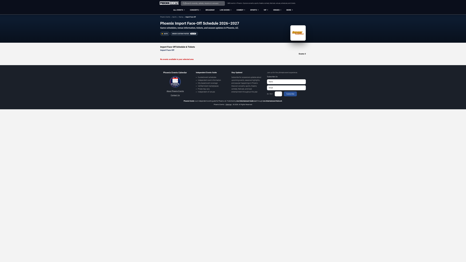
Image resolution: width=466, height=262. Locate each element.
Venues (276, 10)
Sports (253, 10)
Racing (181, 17)
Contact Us (175, 95)
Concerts (194, 10)
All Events (178, 10)
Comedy (240, 10)
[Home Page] (169, 3)
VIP (265, 10)
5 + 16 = (270, 94)
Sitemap (229, 104)
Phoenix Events (165, 17)
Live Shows (225, 10)
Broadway (210, 10)
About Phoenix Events (175, 91)
